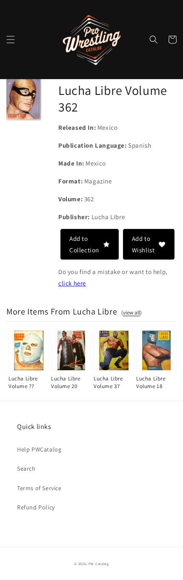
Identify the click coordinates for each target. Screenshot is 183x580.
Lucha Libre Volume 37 (108, 382)
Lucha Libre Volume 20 (65, 382)
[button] (10, 39)
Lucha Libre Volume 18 (151, 382)
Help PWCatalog (39, 449)
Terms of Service (39, 488)
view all (131, 312)
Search (26, 468)
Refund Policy (36, 507)
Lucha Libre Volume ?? (23, 382)
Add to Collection (84, 244)
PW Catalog (99, 563)
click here (72, 283)
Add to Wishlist (143, 244)
